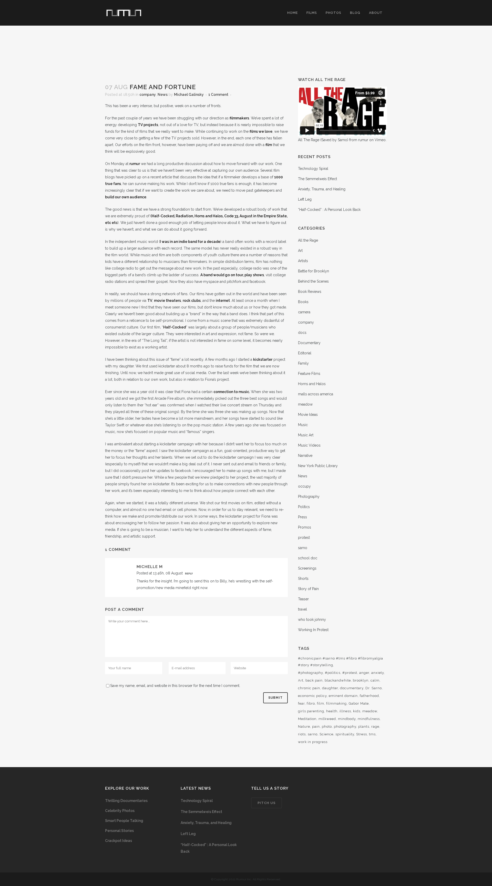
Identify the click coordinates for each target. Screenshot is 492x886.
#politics (332, 673)
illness (345, 711)
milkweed (327, 719)
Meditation (307, 719)
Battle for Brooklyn (313, 271)
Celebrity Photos (120, 811)
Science (326, 734)
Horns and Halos (312, 384)
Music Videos (309, 445)
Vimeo (380, 140)
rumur (134, 164)
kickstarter (262, 359)
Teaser (303, 599)
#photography (310, 673)
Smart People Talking (124, 821)
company (147, 94)
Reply (189, 573)
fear (301, 703)
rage (375, 726)
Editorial (304, 353)
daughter (330, 688)
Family (303, 363)
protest (304, 537)
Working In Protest (313, 630)
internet (223, 300)
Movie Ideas (308, 415)
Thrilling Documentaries (126, 801)
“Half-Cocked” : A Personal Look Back (329, 210)
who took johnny (312, 619)
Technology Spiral (313, 169)
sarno (302, 548)
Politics (304, 507)
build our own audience (125, 197)
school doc (307, 558)
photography (345, 726)
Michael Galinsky (189, 94)
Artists (303, 261)
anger (364, 673)
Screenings (307, 568)
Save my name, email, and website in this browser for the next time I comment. (175, 686)
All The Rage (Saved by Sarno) (323, 140)
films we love (261, 131)
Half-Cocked (174, 327)
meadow (305, 404)
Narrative (305, 456)
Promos (304, 527)
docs (302, 333)
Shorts (303, 578)
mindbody (347, 719)
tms (372, 734)
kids (356, 711)
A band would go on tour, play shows (232, 275)
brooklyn (360, 680)
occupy (304, 486)
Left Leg (305, 199)
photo (327, 726)
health (331, 711)
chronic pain (309, 688)
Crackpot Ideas (118, 841)
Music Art (305, 435)
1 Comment (218, 94)
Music (303, 425)
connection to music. (231, 392)
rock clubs (192, 300)
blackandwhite (338, 680)
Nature (304, 726)
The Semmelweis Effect (317, 179)
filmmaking (336, 703)
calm (375, 680)
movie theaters (167, 300)
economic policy (312, 696)
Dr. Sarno (373, 688)
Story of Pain (308, 589)
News (163, 94)
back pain (314, 680)
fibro (311, 703)
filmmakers (239, 118)
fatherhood (369, 696)
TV (149, 300)
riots (302, 734)
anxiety (377, 673)
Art (300, 251)
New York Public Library (318, 466)
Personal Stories (119, 831)
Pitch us (266, 803)
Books (303, 302)
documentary (351, 688)
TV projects (148, 125)
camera (304, 312)
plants (363, 726)
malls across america (315, 394)
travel (302, 609)
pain (316, 726)
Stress (361, 734)
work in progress (312, 742)
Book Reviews (309, 292)
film (268, 145)
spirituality (344, 734)
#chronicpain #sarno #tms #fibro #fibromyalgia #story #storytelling (340, 661)
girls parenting (311, 711)
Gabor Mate (359, 703)
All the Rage (308, 240)
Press (302, 517)
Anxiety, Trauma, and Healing (321, 189)
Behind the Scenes (313, 281)
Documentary (309, 343)
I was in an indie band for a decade (190, 242)
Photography (309, 496)
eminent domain (343, 696)
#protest (349, 673)
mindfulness (369, 719)
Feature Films (309, 374)
